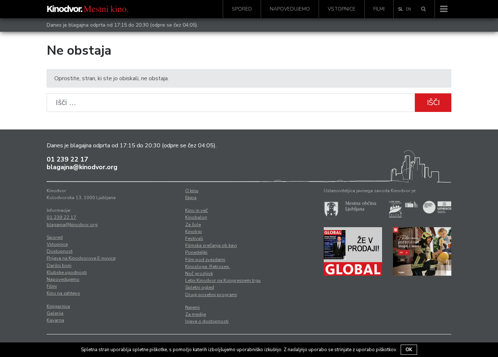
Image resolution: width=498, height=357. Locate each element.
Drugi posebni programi (211, 294)
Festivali (194, 238)
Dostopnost (60, 251)
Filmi (379, 8)
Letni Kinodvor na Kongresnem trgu (223, 280)
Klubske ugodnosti (67, 272)
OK (408, 349)
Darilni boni (59, 265)
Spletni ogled (199, 287)
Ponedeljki (196, 252)
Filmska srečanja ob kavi (211, 245)
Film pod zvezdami (205, 259)
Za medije (195, 314)
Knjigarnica (58, 306)
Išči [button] (433, 103)
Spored (242, 8)
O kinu (191, 190)
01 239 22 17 (67, 159)
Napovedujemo (290, 8)
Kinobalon (196, 217)
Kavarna (55, 320)
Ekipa (191, 197)
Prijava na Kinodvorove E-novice (81, 258)
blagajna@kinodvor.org (82, 167)
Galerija (55, 313)
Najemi (192, 307)
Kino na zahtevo (63, 293)
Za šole (193, 224)
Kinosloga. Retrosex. (207, 266)
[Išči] (423, 9)
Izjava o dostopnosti (207, 321)
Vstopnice (341, 8)
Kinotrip (193, 231)
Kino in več (196, 210)
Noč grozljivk (199, 273)
